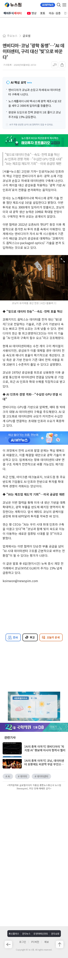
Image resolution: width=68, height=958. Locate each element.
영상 (34, 13)
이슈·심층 (55, 13)
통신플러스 (14, 933)
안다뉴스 (26, 933)
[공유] (62, 65)
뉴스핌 (13, 5)
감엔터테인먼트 (40, 933)
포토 (42, 13)
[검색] (58, 5)
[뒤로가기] (8, 944)
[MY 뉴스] (47, 5)
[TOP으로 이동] (60, 944)
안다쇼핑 (55, 933)
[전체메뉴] (65, 5)
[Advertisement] (34, 820)
